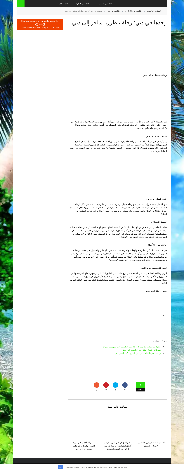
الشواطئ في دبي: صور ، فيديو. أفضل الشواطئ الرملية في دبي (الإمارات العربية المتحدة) (117, 445)
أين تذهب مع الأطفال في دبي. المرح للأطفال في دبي (138, 353)
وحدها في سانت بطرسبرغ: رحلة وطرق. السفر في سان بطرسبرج (132, 346)
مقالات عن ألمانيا (84, 3)
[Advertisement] (117, 50)
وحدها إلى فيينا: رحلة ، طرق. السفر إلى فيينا (142, 350)
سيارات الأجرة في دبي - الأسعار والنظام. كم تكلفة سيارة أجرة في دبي (83, 445)
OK (60, 467)
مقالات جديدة (63, 3)
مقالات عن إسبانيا (107, 3)
